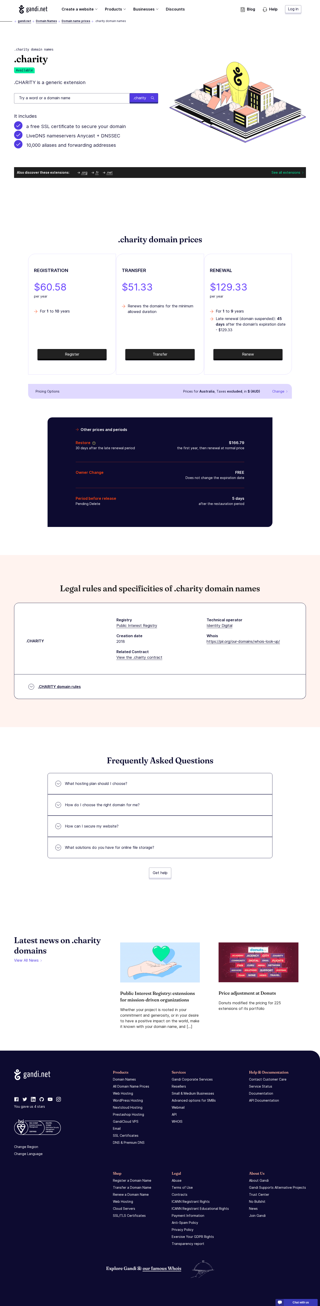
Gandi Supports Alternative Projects (277, 1187)
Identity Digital (219, 625)
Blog (251, 9)
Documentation (261, 1093)
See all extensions (286, 172)
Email (117, 1128)
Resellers (179, 1086)
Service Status (260, 1086)
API (174, 1114)
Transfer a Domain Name (132, 1187)
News (253, 1208)
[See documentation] (93, 442)
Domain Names (46, 21)
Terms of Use (182, 1187)
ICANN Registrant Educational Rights (200, 1208)
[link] (16, 1099)
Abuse (177, 1180)
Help (273, 9)
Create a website (78, 9)
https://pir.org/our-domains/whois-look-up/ (243, 641)
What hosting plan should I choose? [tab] (96, 783)
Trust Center (259, 1194)
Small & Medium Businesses (193, 1093)
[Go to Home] (33, 9)
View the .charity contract (139, 657)
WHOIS (177, 1121)
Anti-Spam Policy (185, 1223)
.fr (97, 172)
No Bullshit (257, 1201)
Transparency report (188, 1244)
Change (278, 391)
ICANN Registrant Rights (191, 1201)
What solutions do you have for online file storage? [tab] (109, 847)
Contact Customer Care (268, 1079)
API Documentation (264, 1100)
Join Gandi (257, 1216)
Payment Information (188, 1216)
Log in (293, 9)
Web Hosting (123, 1093)
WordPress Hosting (128, 1100)
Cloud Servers (124, 1208)
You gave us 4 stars (29, 1106)
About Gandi (259, 1180)
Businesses (144, 9)
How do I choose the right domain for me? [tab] (102, 804)
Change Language (28, 1154)
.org (84, 172)
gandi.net (24, 21)
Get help (160, 872)
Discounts (175, 9)
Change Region (26, 1147)
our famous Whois (162, 1268)
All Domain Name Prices (131, 1086)
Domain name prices (76, 21)
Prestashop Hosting (128, 1114)
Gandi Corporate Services (192, 1079)
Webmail (178, 1107)
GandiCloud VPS (125, 1121)
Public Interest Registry (136, 625)
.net (109, 172)
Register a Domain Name (132, 1180)
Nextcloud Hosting (127, 1107)
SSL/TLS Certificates (129, 1216)
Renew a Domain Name (131, 1194)
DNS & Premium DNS (129, 1142)
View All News (26, 960)
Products (113, 9)
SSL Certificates (125, 1135)
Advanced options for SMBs (194, 1100)
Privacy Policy (182, 1230)
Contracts (179, 1194)
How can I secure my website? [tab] (92, 826)
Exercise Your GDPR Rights (193, 1237)
